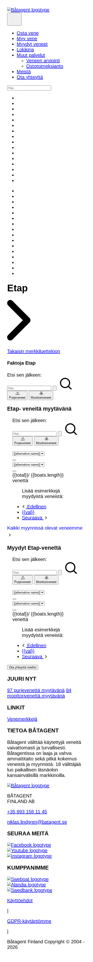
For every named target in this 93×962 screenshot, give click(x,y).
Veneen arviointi (43, 60)
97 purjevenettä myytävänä (36, 690)
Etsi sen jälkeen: (24, 375)
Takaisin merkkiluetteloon (33, 351)
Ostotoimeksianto (44, 66)
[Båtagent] (28, 9)
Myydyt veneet (32, 44)
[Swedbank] (29, 890)
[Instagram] (29, 856)
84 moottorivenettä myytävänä (39, 693)
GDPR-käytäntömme (29, 921)
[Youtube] (27, 850)
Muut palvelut (31, 55)
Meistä (24, 71)
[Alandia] (26, 884)
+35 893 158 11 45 (27, 811)
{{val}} (28, 512)
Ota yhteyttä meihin (22, 667)
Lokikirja (25, 49)
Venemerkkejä (22, 719)
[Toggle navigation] (14, 19)
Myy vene (27, 38)
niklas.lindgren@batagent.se (37, 822)
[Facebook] (29, 845)
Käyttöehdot (20, 900)
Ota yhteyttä (30, 77)
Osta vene (28, 33)
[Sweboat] (28, 879)
